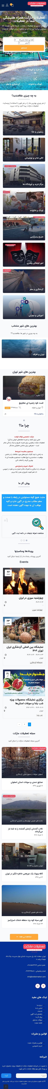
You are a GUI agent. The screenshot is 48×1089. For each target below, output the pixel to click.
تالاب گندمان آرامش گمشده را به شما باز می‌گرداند (25, 830)
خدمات (40, 1011)
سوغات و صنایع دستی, (29, 774)
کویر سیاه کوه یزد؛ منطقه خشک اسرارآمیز (25, 920)
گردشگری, (26, 912)
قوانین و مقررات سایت (35, 1043)
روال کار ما (39, 1017)
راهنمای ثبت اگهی (36, 1014)
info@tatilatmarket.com (36, 977)
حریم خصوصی (37, 1046)
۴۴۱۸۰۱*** (12, 407)
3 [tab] (21, 540)
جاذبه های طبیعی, (36, 821)
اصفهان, (40, 774)
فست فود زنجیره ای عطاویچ (31, 403)
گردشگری (19, 774)
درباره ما (39, 1005)
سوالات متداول (37, 1020)
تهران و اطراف (36, 407)
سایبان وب (24, 1084)
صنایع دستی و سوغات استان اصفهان (27, 782)
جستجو (24, 47)
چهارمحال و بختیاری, (23, 821)
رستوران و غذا (38, 413)
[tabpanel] (24, 397)
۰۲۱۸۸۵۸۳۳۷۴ (32, 965)
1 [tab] (26, 540)
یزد (22, 912)
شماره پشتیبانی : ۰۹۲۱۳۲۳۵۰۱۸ (36, 971)
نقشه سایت (38, 1023)
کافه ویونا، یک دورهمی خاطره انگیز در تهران (24, 873)
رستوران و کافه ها (33, 865)
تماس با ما (38, 1008)
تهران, (41, 865)
